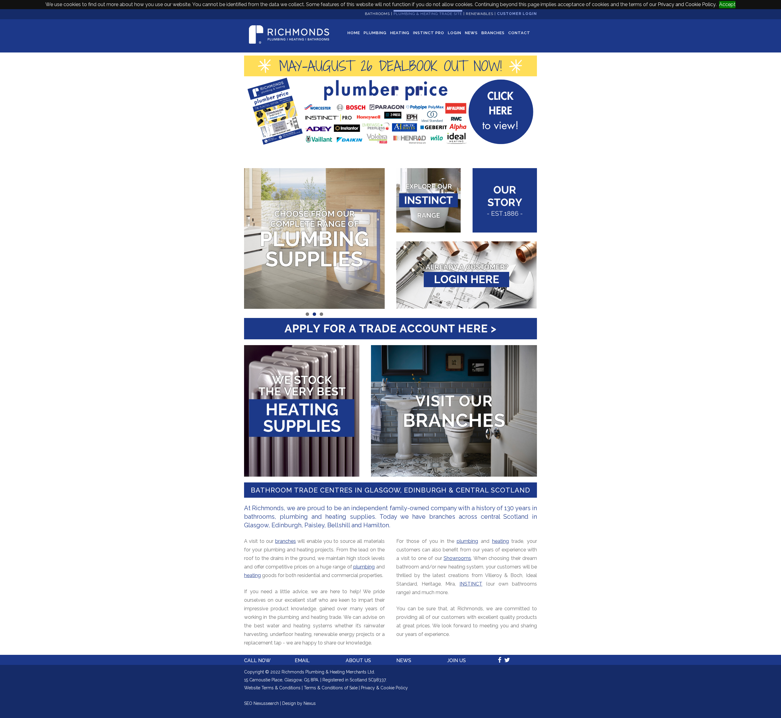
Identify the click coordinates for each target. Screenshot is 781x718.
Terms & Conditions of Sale (331, 687)
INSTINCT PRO (428, 33)
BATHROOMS (377, 14)
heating (252, 575)
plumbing (364, 567)
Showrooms (457, 558)
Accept (727, 4)
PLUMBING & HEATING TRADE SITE (428, 14)
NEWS (471, 33)
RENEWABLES (479, 14)
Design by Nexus (299, 703)
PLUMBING (375, 33)
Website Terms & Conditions (272, 687)
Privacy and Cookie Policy (687, 4)
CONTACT (519, 33)
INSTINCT (470, 584)
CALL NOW (257, 660)
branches (285, 541)
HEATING (399, 33)
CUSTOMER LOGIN (517, 14)
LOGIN (454, 33)
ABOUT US (358, 660)
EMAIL (302, 660)
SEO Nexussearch (261, 703)
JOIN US (456, 660)
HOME (353, 33)
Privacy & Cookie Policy (384, 687)
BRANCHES (493, 33)
